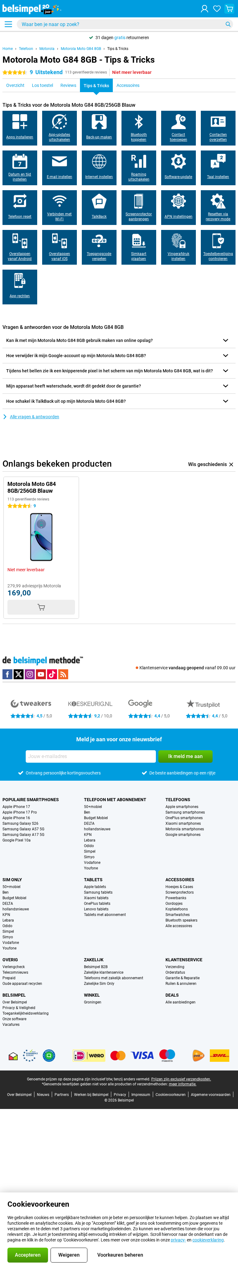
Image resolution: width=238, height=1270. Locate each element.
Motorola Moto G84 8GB (81, 49)
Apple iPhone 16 (16, 818)
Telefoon (26, 49)
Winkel (92, 995)
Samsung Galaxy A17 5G (23, 834)
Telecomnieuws (15, 972)
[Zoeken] (228, 24)
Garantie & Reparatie (182, 978)
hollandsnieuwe (97, 829)
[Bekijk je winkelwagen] (229, 8)
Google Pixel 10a (16, 840)
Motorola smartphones (184, 829)
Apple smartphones (181, 807)
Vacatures (11, 1024)
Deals (172, 995)
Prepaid (8, 978)
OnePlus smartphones (184, 818)
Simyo (89, 857)
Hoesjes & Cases (179, 887)
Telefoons (177, 799)
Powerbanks (175, 898)
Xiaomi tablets (96, 898)
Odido (89, 846)
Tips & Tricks (117, 49)
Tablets (93, 879)
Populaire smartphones (30, 799)
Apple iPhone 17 (16, 807)
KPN (88, 834)
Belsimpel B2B (96, 967)
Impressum (140, 1095)
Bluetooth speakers (181, 920)
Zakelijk (94, 959)
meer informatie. (182, 1084)
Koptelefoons (176, 909)
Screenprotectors (179, 892)
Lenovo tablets (96, 909)
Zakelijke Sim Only (99, 983)
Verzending (174, 967)
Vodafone (92, 862)
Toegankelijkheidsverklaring (25, 1013)
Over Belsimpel (14, 1002)
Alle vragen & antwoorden (34, 416)
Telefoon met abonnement (115, 799)
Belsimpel (14, 995)
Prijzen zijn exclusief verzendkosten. (181, 1079)
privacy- (178, 1239)
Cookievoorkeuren (171, 1095)
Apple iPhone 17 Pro (19, 812)
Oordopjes (174, 903)
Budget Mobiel (96, 818)
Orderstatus (175, 972)
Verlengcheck (13, 967)
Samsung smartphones (185, 812)
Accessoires (179, 879)
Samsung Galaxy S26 (20, 823)
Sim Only (12, 879)
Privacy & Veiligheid (18, 1008)
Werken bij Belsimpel (91, 1095)
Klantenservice (183, 959)
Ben (87, 812)
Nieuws (43, 1095)
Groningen (92, 1002)
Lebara (89, 840)
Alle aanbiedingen (180, 1002)
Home (7, 49)
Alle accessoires (178, 926)
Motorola (47, 49)
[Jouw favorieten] (217, 8)
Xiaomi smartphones (183, 823)
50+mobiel (93, 807)
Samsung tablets (98, 892)
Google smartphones (183, 834)
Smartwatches (177, 915)
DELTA (89, 823)
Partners (62, 1095)
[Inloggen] (204, 8)
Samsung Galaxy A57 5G (23, 829)
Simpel (89, 851)
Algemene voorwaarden (211, 1095)
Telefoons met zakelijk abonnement (113, 978)
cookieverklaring (208, 1239)
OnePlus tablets (97, 903)
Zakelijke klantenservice (103, 972)
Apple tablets (95, 887)
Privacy (120, 1095)
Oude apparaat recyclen (22, 983)
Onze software (14, 1019)
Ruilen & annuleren (180, 983)
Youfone (91, 868)
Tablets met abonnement (105, 915)
